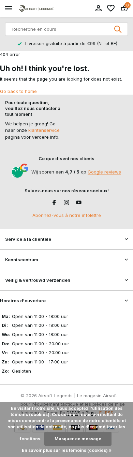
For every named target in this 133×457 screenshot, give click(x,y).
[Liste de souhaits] (111, 8)
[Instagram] (66, 203)
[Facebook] (54, 203)
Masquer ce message (78, 438)
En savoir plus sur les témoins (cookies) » (67, 450)
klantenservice (44, 130)
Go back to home (18, 91)
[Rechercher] (118, 29)
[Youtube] (79, 203)
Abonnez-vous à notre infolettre (66, 215)
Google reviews (104, 172)
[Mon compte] (98, 8)
